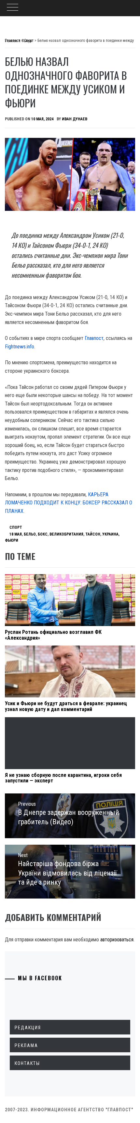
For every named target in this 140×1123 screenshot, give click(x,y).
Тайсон (92, 534)
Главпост (94, 338)
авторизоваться (116, 939)
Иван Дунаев (74, 119)
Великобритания (66, 534)
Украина (110, 534)
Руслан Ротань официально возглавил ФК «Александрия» (53, 635)
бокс (43, 534)
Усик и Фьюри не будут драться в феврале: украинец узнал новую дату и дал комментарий (66, 706)
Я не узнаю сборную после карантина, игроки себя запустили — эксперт (63, 778)
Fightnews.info (19, 347)
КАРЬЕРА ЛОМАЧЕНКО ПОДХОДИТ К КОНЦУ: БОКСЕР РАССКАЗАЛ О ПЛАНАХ (68, 502)
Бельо (30, 534)
